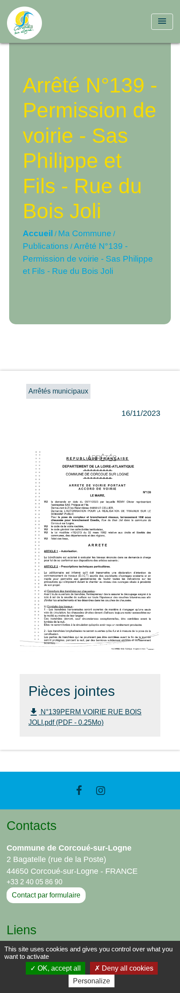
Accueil (38, 233)
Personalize (91, 981)
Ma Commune (84, 233)
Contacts (32, 826)
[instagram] (101, 790)
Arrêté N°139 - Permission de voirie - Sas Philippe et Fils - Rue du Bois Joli (88, 258)
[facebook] (79, 790)
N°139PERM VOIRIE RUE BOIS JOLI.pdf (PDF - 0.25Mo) (85, 716)
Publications (46, 246)
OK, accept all (58, 968)
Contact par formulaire (46, 895)
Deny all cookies (126, 968)
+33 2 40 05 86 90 (34, 882)
